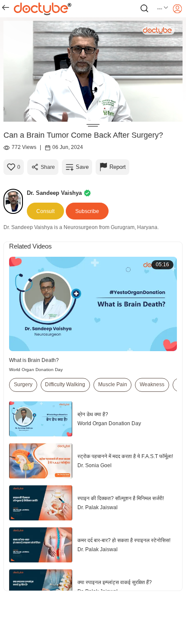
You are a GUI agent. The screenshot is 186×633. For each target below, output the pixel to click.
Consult (45, 211)
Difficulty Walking (65, 384)
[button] (162, 8)
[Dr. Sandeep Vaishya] (15, 201)
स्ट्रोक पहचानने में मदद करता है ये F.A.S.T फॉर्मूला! (125, 456)
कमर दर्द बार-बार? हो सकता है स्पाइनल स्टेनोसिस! (123, 540)
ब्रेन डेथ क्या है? (92, 414)
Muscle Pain (112, 384)
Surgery (23, 384)
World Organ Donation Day (36, 369)
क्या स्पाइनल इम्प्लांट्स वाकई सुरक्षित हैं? (114, 582)
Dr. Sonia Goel (94, 465)
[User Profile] (177, 9)
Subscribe (87, 211)
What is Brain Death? (34, 360)
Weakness (152, 384)
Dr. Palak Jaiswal (97, 507)
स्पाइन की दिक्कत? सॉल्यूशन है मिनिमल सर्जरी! (120, 498)
